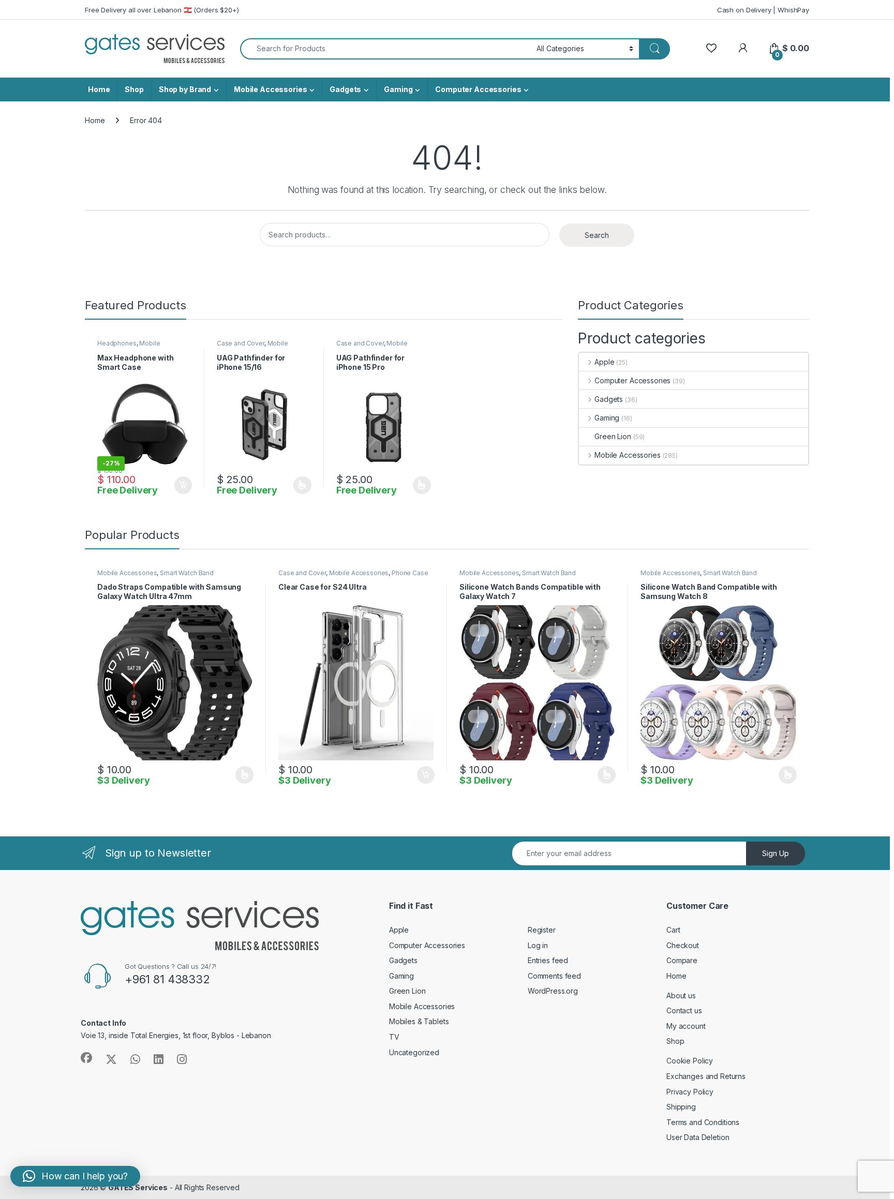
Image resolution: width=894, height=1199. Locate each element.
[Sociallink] (86, 1057)
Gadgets (345, 89)
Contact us (684, 1010)
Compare (681, 960)
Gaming (398, 89)
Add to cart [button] (183, 485)
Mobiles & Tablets (419, 1021)
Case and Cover (240, 343)
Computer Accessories (478, 89)
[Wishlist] (711, 48)
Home (99, 89)
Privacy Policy (689, 1091)
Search (597, 235)
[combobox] (385, 48)
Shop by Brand (185, 89)
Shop (134, 89)
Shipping (681, 1106)
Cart (673, 929)
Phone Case (410, 573)
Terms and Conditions (702, 1122)
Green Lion (612, 436)
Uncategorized (414, 1052)
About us (681, 995)
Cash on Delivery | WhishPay (763, 10)
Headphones (117, 343)
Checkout (682, 945)
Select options (299, 485)
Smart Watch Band (187, 573)
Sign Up (775, 853)
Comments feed (554, 975)
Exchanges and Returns (706, 1076)
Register (542, 929)
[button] (75, 1176)
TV (394, 1036)
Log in (538, 945)
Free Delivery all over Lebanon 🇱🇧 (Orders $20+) (162, 10)
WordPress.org (553, 990)
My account (686, 1026)
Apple (604, 361)
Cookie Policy (689, 1060)
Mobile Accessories (270, 89)
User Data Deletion (697, 1137)
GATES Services (138, 1187)
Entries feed (548, 960)
